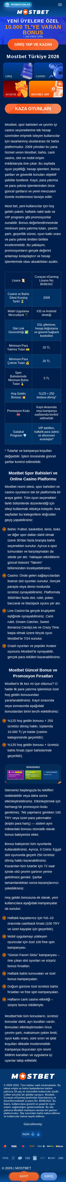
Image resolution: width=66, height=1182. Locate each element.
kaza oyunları (33, 108)
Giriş (48, 1176)
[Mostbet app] (46, 89)
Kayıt (24, 1176)
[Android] (33, 1134)
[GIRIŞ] (17, 71)
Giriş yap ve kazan (33, 44)
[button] (59, 1164)
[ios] (38, 1134)
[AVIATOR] (15, 89)
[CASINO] (48, 71)
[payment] (33, 1146)
